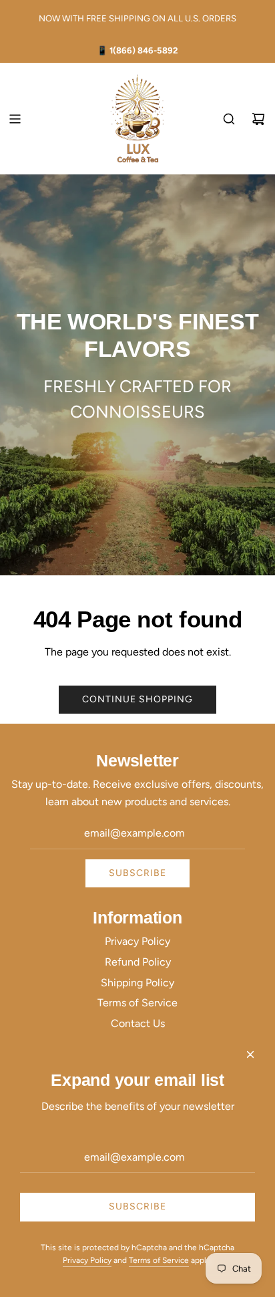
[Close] (250, 1054)
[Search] (229, 119)
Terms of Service (159, 1260)
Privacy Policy (87, 1260)
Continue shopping (137, 699)
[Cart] (258, 119)
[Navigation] (14, 119)
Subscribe (137, 873)
